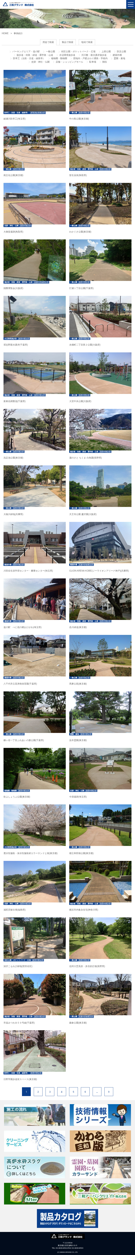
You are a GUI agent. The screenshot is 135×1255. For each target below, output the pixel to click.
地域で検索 (87, 42)
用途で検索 (48, 42)
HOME (5, 33)
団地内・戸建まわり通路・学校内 (90, 58)
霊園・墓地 (119, 58)
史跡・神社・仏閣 (40, 62)
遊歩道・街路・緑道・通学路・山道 (34, 55)
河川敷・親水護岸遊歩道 (94, 55)
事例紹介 (18, 33)
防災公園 (121, 51)
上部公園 (106, 51)
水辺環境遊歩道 (67, 55)
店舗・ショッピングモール (69, 62)
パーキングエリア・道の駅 (26, 51)
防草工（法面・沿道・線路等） (28, 58)
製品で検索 (67, 42)
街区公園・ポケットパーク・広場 (77, 51)
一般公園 (50, 51)
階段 (104, 62)
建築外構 (117, 55)
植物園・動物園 (58, 58)
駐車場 (92, 62)
